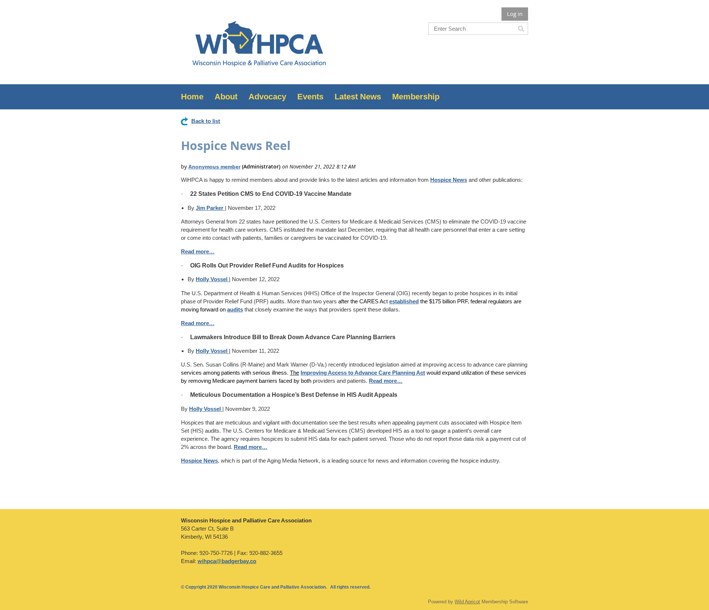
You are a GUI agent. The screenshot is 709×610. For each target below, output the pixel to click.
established (404, 301)
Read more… (198, 251)
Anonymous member (214, 167)
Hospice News (448, 180)
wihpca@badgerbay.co (227, 561)
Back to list (205, 121)
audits (235, 309)
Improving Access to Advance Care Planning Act (363, 372)
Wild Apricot (467, 601)
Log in (515, 13)
